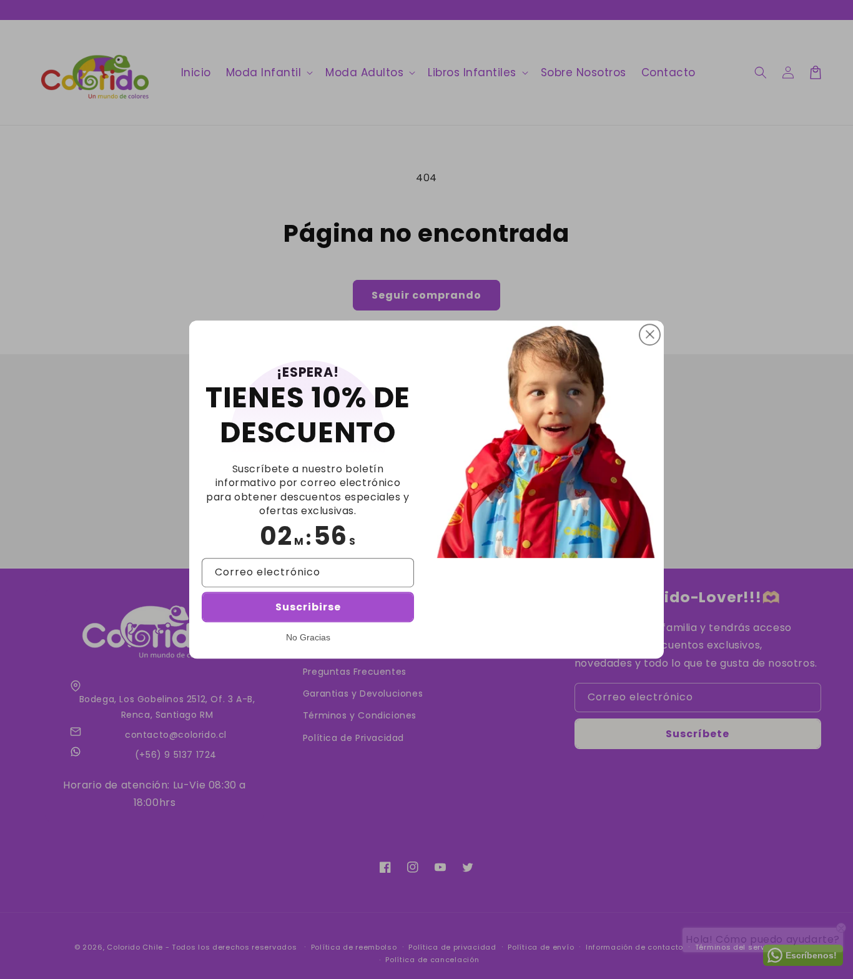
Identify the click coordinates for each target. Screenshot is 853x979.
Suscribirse (308, 607)
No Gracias (308, 637)
